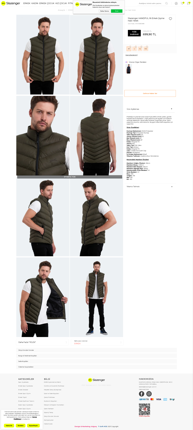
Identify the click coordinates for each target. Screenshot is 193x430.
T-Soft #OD (102, 426)
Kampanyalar (49, 420)
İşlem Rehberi (49, 408)
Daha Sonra (104, 11)
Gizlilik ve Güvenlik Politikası (54, 386)
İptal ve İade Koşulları (51, 393)
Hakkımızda (48, 424)
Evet (116, 11)
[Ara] (166, 3)
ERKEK (26, 3)
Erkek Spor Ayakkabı (25, 386)
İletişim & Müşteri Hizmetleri (54, 405)
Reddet (20, 425)
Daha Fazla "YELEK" (27, 342)
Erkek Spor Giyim (24, 393)
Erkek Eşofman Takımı (26, 401)
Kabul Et (9, 425)
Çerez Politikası (49, 397)
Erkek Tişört (22, 397)
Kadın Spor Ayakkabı (25, 405)
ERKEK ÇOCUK (46, 3)
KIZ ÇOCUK (61, 3)
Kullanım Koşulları (50, 401)
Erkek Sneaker (23, 390)
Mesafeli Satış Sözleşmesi (52, 390)
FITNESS (72, 3)
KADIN (34, 3)
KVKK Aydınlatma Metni (52, 382)
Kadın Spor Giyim (24, 408)
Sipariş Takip (48, 412)
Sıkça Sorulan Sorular (51, 416)
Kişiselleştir (33, 425)
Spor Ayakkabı (23, 382)
